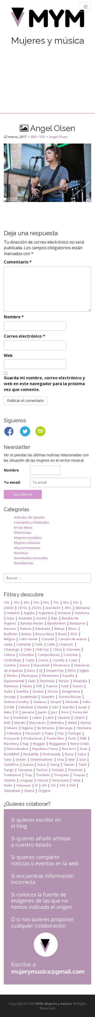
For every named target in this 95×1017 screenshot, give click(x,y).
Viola (76, 780)
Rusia (69, 754)
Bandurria (77, 623)
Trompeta (61, 775)
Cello (39, 644)
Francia (51, 686)
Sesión (21, 759)
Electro (12, 675)
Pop (61, 733)
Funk (65, 686)
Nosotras (21, 553)
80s (66, 602)
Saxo (8, 759)
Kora (65, 712)
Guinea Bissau (70, 696)
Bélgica (9, 639)
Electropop (29, 675)
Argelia (29, 613)
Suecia (28, 764)
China (57, 649)
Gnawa (38, 691)
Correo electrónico (24, 336)
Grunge (10, 696)
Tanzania (25, 770)
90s (76, 602)
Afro (68, 607)
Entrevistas (22, 532)
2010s (23, 607)
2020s (37, 607)
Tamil (83, 764)
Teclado (58, 770)
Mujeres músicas (27, 542)
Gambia (22, 691)
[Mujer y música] (47, 19)
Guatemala (28, 696)
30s (17, 602)
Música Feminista (27, 547)
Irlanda (42, 707)
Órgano (44, 790)
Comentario (18, 262)
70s (56, 602)
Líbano (79, 717)
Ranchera (11, 743)
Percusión (33, 733)
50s (36, 602)
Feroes (64, 681)
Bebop (59, 628)
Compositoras (49, 654)
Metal (72, 722)
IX (16, 712)
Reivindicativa (17, 748)
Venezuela (60, 780)
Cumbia (10, 665)
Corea (43, 660)
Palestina (14, 733)
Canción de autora (72, 639)
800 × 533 (38, 136)
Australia (25, 618)
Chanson (66, 644)
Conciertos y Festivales (31, 522)
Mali (7, 722)
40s (26, 602)
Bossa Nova (44, 634)
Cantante (23, 644)
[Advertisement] (47, 74)
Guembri (47, 696)
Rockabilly (31, 754)
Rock (83, 748)
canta (8, 644)
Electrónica (50, 675)
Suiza (41, 764)
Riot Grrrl (69, 748)
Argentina (46, 613)
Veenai (42, 780)
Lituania (64, 717)
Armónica (82, 613)
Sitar (71, 759)
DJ (40, 670)
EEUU (72, 670)
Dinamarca (61, 665)
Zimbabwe (12, 790)
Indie (10, 707)
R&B (83, 738)
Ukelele (9, 780)
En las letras (23, 527)
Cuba (73, 660)
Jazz (54, 712)
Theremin (75, 770)
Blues (72, 628)
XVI (53, 785)
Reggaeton (57, 743)
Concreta (71, 654)
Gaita (8, 691)
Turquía (79, 775)
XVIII (72, 785)
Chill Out (42, 649)
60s (46, 602)
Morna (86, 722)
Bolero (26, 634)
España (68, 675)
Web (8, 355)
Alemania (82, 607)
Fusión (78, 686)
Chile (27, 649)
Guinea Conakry (16, 701)
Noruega (65, 728)
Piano (49, 733)
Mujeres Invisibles (28, 537)
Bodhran (10, 634)
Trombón (43, 775)
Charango (12, 649)
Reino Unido (79, 743)
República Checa (45, 748)
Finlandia (80, 681)
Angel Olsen (58, 136)
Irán (55, 707)
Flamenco (11, 686)
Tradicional (12, 775)
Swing (54, 764)
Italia (7, 712)
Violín (8, 785)
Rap (26, 743)
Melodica (57, 722)
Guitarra (39, 701)
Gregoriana (71, 691)
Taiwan (68, 764)
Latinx (37, 717)
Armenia (64, 613)
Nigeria (27, 728)
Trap (28, 775)
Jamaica (28, 712)
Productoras (33, 738)
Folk (39, 686)
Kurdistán (20, 717)
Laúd (49, 717)
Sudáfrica (11, 764)
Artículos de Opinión (29, 517)
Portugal (74, 733)
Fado (32, 681)
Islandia (68, 707)
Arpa (10, 618)
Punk (72, 738)
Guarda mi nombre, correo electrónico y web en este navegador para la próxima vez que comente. (44, 383)
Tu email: (12, 482)
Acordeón (53, 607)
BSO (74, 634)
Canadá (48, 639)
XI (36, 785)
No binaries (46, 728)
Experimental (14, 681)
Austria (41, 618)
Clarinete (73, 649)
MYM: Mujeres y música (53, 1003)
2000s (9, 607)
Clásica (9, 654)
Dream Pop (55, 670)
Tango (9, 770)
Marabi (19, 722)
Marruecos (37, 722)
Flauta (27, 686)
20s (7, 602)
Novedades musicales (31, 558)
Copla (29, 660)
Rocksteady (52, 754)
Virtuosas (23, 785)
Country (58, 660)
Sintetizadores (41, 759)
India (86, 701)
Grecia (53, 691)
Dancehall (41, 665)
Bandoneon (56, 623)
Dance (25, 665)
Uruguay (26, 780)
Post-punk (12, 738)
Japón (42, 712)
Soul (82, 759)
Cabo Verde (28, 639)
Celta (51, 644)
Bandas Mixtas (32, 623)
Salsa (82, 754)
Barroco (10, 628)
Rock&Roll (11, 754)
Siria (60, 759)
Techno (42, 770)
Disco (31, 670)
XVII (62, 785)
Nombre (14, 317)
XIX (44, 785)
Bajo (54, 618)
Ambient (13, 613)
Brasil (62, 634)
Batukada (42, 628)
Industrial (25, 707)
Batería (25, 628)
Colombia (26, 654)
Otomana (84, 728)
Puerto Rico (55, 738)
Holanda (72, 701)
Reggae (39, 743)
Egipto (84, 670)
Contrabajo (12, 660)
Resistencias (23, 563)
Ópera (29, 790)
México (12, 728)
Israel (82, 707)
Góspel (55, 701)
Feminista (47, 681)
